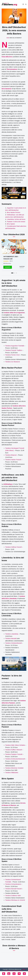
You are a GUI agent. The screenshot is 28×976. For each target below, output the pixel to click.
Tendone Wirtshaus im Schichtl (15, 900)
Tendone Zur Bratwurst (12, 362)
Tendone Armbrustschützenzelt (15, 759)
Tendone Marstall (10, 638)
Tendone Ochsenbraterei (13, 884)
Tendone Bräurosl (10, 455)
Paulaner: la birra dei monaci (16, 221)
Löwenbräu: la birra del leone (16, 219)
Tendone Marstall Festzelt (13, 888)
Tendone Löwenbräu (11, 634)
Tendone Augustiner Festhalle (14, 346)
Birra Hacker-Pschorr (13, 212)
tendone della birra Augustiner (14, 312)
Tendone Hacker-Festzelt (13, 459)
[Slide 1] (12, 273)
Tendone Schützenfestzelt (13, 643)
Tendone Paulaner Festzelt (13, 754)
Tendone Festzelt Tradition (13, 350)
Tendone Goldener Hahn (13, 895)
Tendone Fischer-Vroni (12, 355)
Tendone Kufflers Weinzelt (13, 749)
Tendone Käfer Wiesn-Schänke (15, 745)
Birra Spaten (11, 224)
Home (7, 37)
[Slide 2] (15, 273)
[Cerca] (25, 4)
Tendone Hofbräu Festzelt (13, 547)
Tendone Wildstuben (11, 772)
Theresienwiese (11, 69)
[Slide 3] (16, 273)
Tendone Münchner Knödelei (14, 768)
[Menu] (23, 4)
